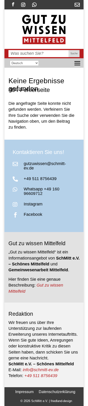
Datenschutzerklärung (57, 392)
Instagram (33, 204)
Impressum (24, 392)
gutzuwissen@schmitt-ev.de (45, 165)
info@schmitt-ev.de (41, 369)
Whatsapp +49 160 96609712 (41, 191)
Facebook (33, 214)
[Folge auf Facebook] (13, 4)
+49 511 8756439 (40, 178)
